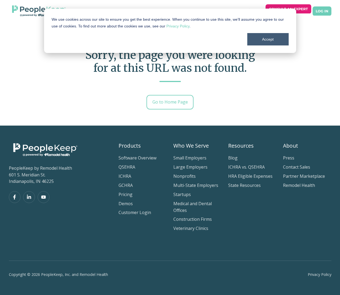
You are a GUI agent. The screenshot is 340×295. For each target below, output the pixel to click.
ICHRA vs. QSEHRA (246, 167)
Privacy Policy (177, 26)
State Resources (244, 185)
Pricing (126, 194)
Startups (182, 194)
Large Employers (190, 167)
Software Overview (137, 158)
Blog (233, 158)
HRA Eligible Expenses (250, 176)
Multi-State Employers (195, 185)
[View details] (15, 197)
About (290, 145)
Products (130, 145)
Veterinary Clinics (190, 228)
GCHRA (126, 185)
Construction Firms (192, 219)
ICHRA (125, 176)
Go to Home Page (170, 102)
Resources (241, 145)
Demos (126, 204)
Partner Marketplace (304, 176)
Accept (268, 39)
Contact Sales (296, 167)
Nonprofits (184, 176)
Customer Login (135, 212)
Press (288, 158)
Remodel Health (299, 185)
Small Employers (189, 158)
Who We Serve (191, 145)
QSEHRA (127, 167)
